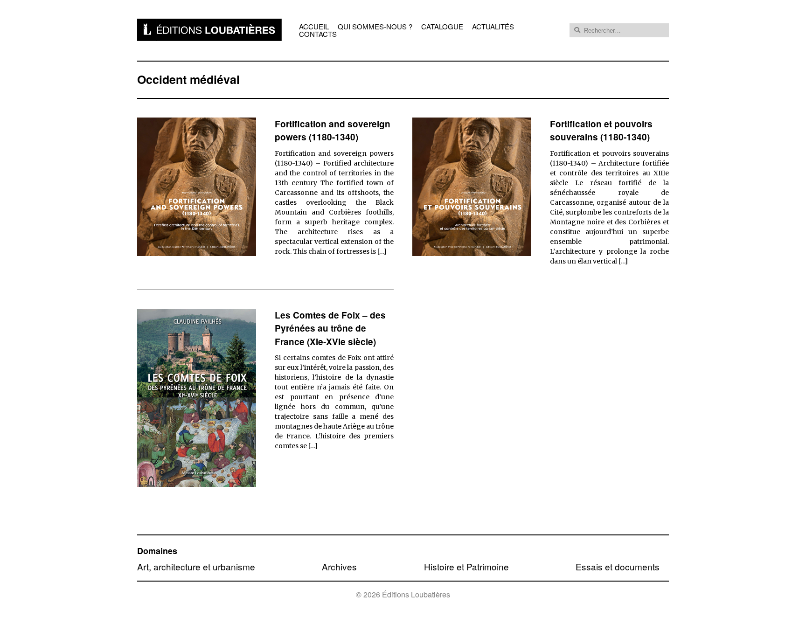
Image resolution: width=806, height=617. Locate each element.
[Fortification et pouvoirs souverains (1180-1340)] (471, 253)
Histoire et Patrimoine (466, 566)
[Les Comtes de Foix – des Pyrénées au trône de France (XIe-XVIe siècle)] (196, 483)
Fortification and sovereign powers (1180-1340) (332, 131)
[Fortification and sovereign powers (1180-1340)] (196, 253)
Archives (339, 566)
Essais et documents (618, 566)
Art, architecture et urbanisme (196, 566)
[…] (382, 251)
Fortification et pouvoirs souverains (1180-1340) (601, 131)
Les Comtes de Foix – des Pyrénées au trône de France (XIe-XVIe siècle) (330, 328)
